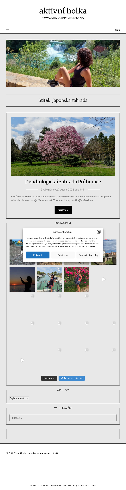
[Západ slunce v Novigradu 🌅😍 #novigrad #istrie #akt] (22, 279)
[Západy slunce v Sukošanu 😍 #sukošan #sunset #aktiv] (22, 333)
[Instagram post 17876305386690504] (22, 252)
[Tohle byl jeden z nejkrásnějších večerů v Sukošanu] (49, 306)
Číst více (63, 209)
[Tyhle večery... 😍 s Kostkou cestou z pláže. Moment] (76, 306)
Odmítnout (63, 255)
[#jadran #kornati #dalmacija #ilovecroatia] (104, 279)
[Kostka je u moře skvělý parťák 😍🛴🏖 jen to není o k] (76, 333)
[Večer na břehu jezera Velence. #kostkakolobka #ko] (76, 360)
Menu (117, 29)
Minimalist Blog (70, 485)
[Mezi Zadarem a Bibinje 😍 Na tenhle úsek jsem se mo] (49, 360)
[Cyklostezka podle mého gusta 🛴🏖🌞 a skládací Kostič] (104, 306)
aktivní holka (63, 10)
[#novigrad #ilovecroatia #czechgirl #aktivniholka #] (76, 279)
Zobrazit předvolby (88, 255)
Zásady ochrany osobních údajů (43, 453)
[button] (98, 231)
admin (81, 189)
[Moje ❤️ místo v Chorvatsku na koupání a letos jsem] (22, 306)
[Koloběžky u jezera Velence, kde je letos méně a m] (104, 360)
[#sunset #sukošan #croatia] (22, 360)
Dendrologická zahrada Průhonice (63, 182)
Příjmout (37, 255)
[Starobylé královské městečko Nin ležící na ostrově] (49, 333)
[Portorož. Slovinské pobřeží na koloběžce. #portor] (49, 279)
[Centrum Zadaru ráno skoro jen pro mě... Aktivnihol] (104, 252)
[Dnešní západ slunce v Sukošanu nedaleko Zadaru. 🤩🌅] (104, 333)
